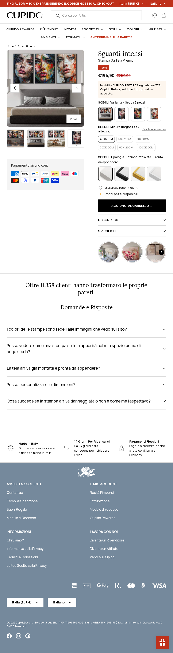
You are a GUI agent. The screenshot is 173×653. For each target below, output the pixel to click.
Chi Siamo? (15, 540)
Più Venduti (49, 29)
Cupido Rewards (20, 29)
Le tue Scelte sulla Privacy (27, 565)
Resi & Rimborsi (102, 492)
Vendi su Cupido (102, 557)
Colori (133, 29)
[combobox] (96, 15)
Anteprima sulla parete (111, 37)
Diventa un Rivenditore (107, 540)
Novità (70, 29)
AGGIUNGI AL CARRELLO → (132, 205)
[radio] (105, 114)
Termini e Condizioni (22, 557)
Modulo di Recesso (21, 518)
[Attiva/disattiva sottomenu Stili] (120, 29)
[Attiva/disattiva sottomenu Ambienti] (59, 37)
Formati (73, 37)
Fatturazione (100, 501)
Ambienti (48, 37)
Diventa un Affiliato (104, 548)
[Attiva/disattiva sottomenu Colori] (142, 29)
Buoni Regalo (17, 509)
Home (10, 46)
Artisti (155, 29)
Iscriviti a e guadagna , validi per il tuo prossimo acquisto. (130, 89)
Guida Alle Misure (154, 129)
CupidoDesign (24, 622)
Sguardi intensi (26, 46)
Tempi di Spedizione (22, 501)
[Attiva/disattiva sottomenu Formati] (83, 37)
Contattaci (15, 492)
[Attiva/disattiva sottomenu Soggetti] (102, 29)
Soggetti (90, 29)
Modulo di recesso (104, 509)
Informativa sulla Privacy (25, 548)
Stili (113, 29)
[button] (163, 15)
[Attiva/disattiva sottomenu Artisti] (165, 29)
